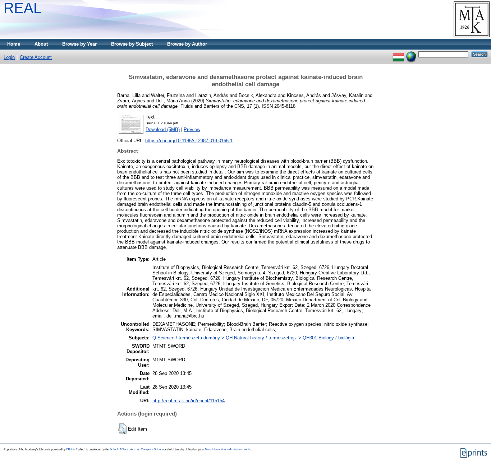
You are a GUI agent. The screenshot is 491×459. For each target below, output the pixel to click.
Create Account (36, 57)
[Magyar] (398, 54)
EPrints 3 (71, 449)
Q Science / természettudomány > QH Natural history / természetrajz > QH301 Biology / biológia (253, 337)
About (41, 44)
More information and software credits (228, 449)
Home (13, 44)
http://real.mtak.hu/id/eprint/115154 (188, 400)
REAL (22, 8)
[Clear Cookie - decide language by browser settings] (411, 54)
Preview (192, 129)
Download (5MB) (163, 129)
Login (9, 57)
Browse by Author (187, 44)
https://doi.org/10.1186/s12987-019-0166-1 (189, 140)
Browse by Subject (132, 44)
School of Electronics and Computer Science (137, 449)
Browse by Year (79, 44)
